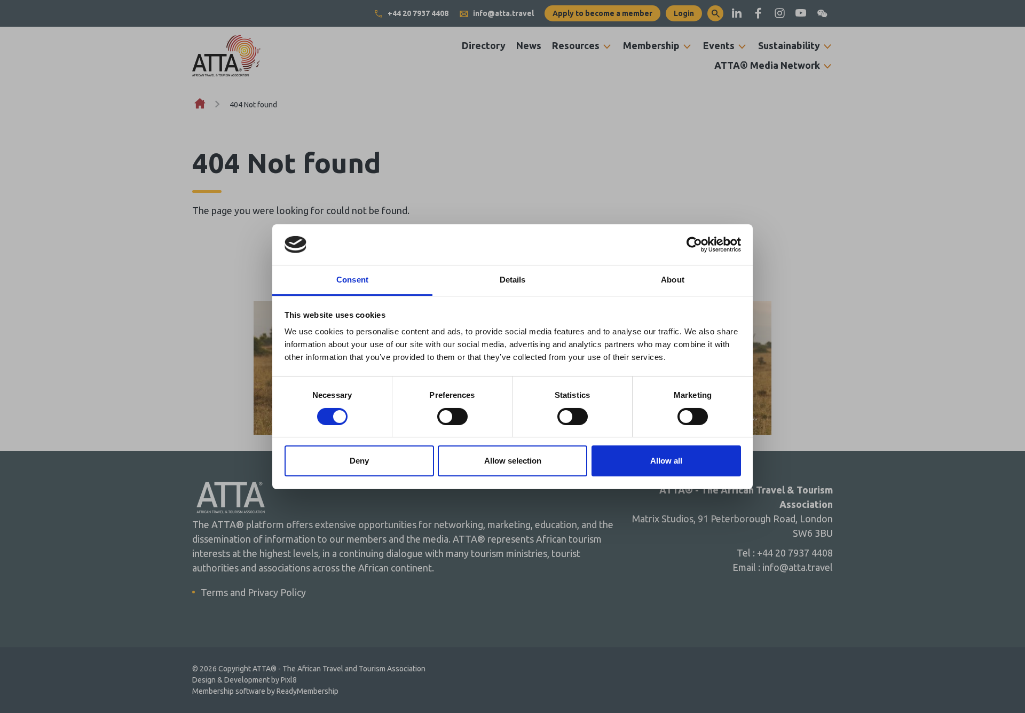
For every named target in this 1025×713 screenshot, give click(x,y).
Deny (359, 460)
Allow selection (512, 460)
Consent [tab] (352, 279)
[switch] (452, 416)
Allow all (666, 460)
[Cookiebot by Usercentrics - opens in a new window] (694, 245)
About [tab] (672, 279)
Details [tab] (513, 279)
